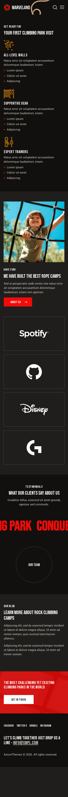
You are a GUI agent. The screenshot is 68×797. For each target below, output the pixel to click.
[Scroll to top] (61, 790)
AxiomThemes (13, 754)
